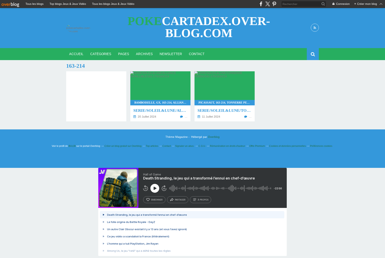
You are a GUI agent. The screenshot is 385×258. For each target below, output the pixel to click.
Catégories (100, 54)
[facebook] (260, 4)
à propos (203, 200)
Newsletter (171, 54)
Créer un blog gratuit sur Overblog (123, 146)
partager (180, 200)
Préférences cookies (321, 146)
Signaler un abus (184, 146)
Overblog (214, 136)
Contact (197, 54)
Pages (123, 54)
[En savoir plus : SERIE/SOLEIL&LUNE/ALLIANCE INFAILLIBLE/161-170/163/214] (160, 96)
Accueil (76, 54)
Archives (144, 54)
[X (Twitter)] (267, 4)
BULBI (72, 146)
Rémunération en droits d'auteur (227, 146)
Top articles (152, 146)
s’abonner (157, 200)
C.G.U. (202, 146)
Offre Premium (257, 146)
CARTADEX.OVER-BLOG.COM (199, 27)
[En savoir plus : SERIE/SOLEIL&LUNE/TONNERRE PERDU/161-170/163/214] (225, 96)
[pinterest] (274, 4)
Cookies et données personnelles (287, 146)
